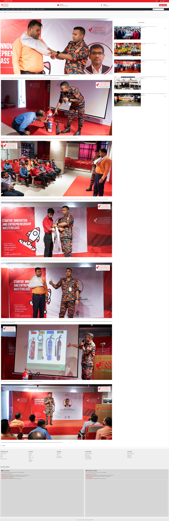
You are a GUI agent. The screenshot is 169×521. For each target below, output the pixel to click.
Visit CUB (30, 453)
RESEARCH (18, 9)
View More (165, 28)
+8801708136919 (11, 477)
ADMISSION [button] (8, 9)
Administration (129, 456)
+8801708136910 (17, 476)
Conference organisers (4, 458)
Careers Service (59, 456)
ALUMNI (38, 9)
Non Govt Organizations (88, 457)
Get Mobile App (59, 457)
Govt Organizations (87, 456)
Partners (2, 456)
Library (30, 458)
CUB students (59, 453)
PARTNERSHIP (23, 9)
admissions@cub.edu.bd (25, 475)
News (1, 457)
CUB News (5, 12)
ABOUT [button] (3, 9)
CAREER (27, 9)
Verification (30, 461)
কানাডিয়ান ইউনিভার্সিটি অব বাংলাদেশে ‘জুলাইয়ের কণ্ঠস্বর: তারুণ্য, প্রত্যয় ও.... (149, 26)
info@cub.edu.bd (19, 478)
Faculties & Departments (130, 453)
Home (2, 12)
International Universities (88, 453)
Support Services (129, 457)
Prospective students (3, 453)
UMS (29, 456)
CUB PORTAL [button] (42, 9)
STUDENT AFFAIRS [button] (32, 9)
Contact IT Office (31, 457)
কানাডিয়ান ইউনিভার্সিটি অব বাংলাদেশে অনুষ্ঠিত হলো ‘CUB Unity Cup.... (149, 43)
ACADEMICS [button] (13, 9)
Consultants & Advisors (88, 458)
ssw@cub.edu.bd (23, 476)
